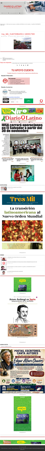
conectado (21, 63)
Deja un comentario (21, 36)
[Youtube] (23, 65)
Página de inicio (3, 24)
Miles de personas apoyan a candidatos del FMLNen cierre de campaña (18, 24)
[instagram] (26, 65)
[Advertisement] (22, 18)
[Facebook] (19, 65)
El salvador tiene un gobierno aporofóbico (14, 187)
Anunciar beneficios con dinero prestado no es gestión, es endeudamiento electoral (21, 266)
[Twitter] (21, 65)
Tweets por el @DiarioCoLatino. (6, 346)
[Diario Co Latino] (22, 8)
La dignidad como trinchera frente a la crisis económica (16, 257)
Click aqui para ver (22, 106)
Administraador (4, 36)
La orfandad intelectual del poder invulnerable (15, 271)
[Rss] (17, 65)
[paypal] (28, 65)
